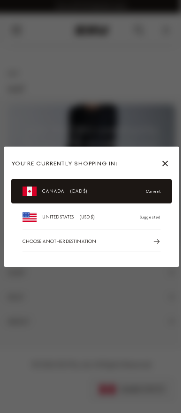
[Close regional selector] (167, 163)
